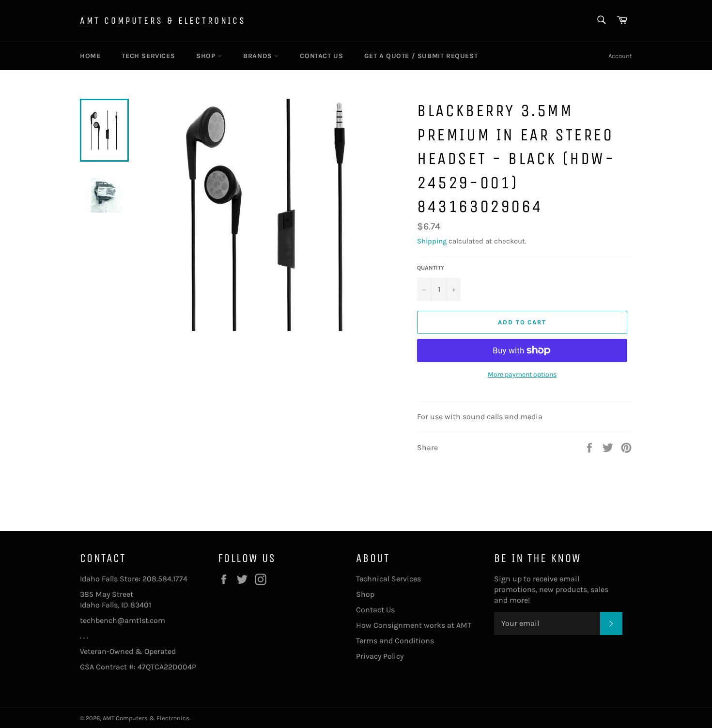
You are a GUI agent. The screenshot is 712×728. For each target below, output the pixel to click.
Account (620, 56)
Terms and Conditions (395, 640)
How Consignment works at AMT (413, 625)
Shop (206, 56)
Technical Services (388, 578)
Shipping (432, 241)
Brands (258, 56)
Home (90, 56)
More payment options (522, 374)
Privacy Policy (379, 656)
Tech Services (148, 56)
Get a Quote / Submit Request (421, 56)
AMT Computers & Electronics (163, 20)
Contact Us (321, 56)
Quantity (430, 267)
